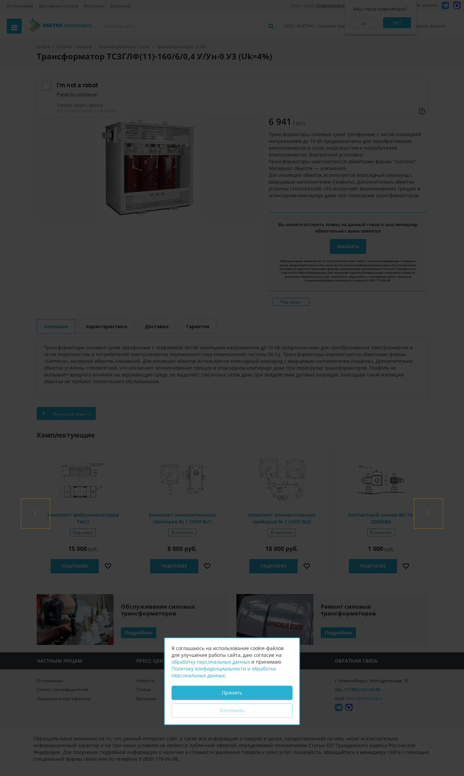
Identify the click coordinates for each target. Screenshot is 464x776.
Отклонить (232, 710)
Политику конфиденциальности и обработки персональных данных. (224, 672)
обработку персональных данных (211, 662)
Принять (232, 692)
